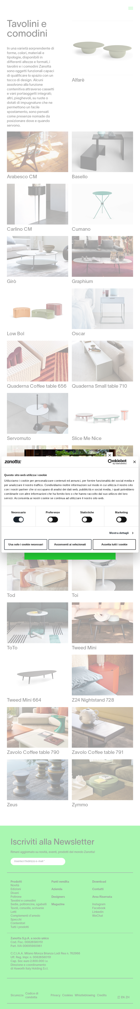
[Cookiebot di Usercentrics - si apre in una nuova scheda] (111, 462)
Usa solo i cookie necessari (25, 544)
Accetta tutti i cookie (114, 544)
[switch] (53, 519)
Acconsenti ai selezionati (70, 544)
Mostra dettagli (119, 532)
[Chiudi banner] (134, 462)
